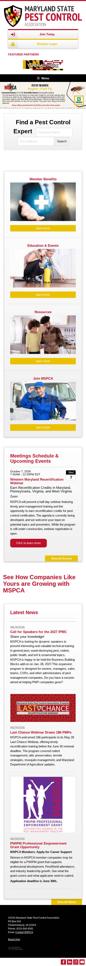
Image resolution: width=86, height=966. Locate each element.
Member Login (47, 44)
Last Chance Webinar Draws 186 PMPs (40, 732)
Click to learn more (28, 543)
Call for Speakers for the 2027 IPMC (38, 632)
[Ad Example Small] (43, 65)
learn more (43, 228)
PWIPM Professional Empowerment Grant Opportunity (38, 845)
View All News (66, 902)
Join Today (47, 34)
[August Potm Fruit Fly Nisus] (43, 95)
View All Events (61, 558)
